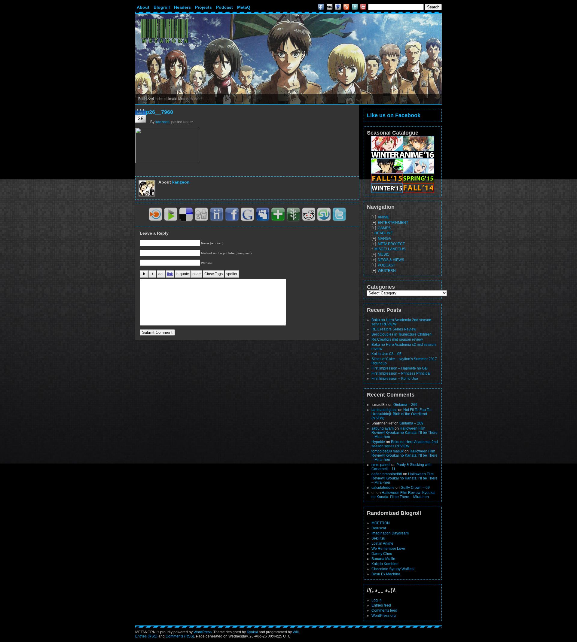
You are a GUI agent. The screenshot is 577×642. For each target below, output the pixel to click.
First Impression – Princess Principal (401, 373)
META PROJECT (391, 244)
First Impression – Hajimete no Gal (399, 368)
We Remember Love (388, 548)
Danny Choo (381, 554)
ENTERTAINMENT (393, 223)
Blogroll (162, 7)
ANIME (383, 217)
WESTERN (387, 271)
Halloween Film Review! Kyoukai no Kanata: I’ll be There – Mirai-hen (404, 432)
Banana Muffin (383, 559)
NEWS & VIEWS (391, 260)
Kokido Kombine (384, 564)
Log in (376, 600)
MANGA (384, 238)
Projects (203, 7)
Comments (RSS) (180, 636)
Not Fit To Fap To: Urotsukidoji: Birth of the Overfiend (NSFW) (401, 414)
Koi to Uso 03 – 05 (386, 354)
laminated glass (384, 410)
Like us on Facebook (393, 115)
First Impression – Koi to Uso (394, 378)
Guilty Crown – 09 (415, 487)
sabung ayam (382, 428)
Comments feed (384, 610)
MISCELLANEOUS (389, 249)
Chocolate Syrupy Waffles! (392, 569)
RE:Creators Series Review (393, 329)
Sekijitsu (378, 538)
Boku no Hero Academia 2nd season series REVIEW (404, 444)
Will (296, 632)
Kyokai (252, 632)
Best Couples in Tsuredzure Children (401, 334)
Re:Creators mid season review (397, 339)
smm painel (380, 465)
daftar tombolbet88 (386, 474)
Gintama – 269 (405, 405)
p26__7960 (159, 112)
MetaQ (243, 7)
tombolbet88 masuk (387, 451)
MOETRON (380, 523)
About (143, 7)
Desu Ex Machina (385, 574)
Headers (182, 7)
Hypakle (378, 442)
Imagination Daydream (390, 533)
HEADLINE (383, 233)
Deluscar (378, 528)
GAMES (384, 228)
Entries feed (381, 605)
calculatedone (383, 487)
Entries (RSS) (146, 636)
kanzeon (162, 122)
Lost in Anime (382, 543)
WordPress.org (383, 615)
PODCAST (386, 265)
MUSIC (383, 254)
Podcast (224, 7)
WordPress (203, 632)
